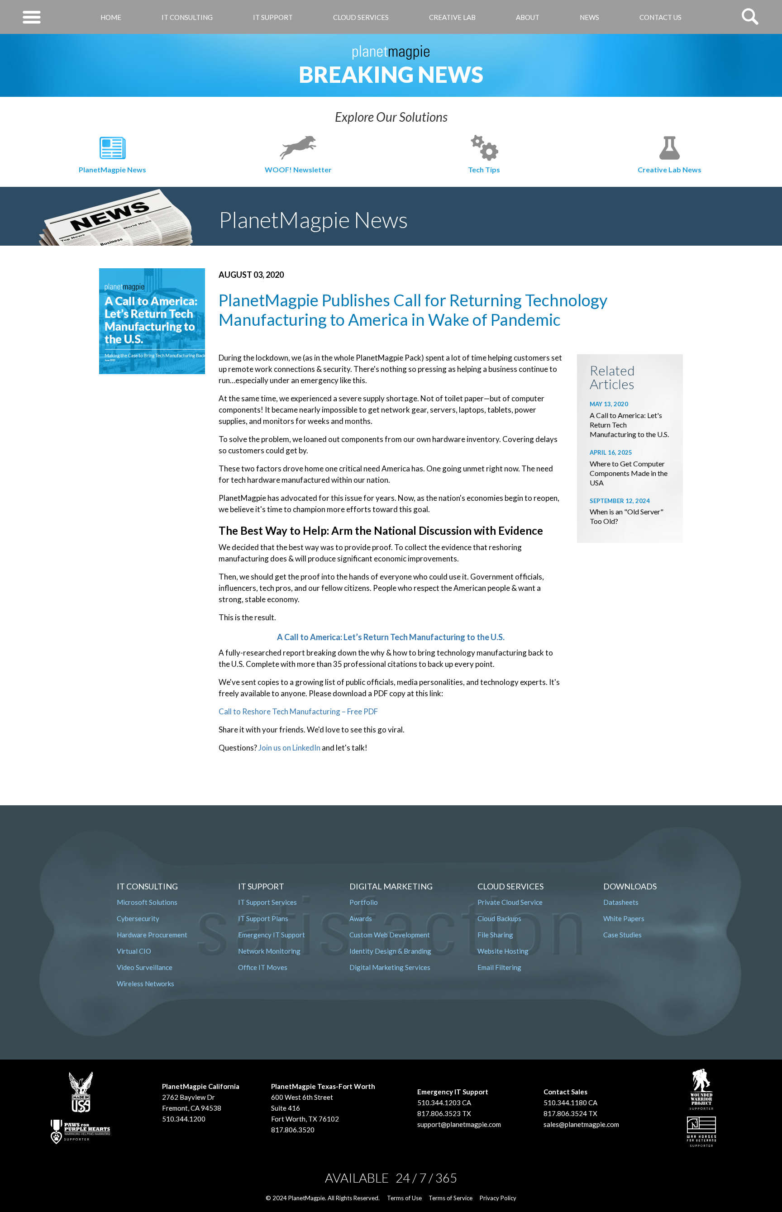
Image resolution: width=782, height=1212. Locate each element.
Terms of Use (404, 1198)
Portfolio (363, 902)
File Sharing (495, 935)
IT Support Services (267, 902)
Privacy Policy (498, 1198)
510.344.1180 (565, 1102)
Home (110, 17)
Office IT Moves (262, 967)
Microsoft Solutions (147, 902)
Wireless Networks (145, 983)
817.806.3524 (565, 1113)
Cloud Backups (499, 918)
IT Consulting (187, 17)
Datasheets (621, 902)
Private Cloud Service (510, 902)
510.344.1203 (439, 1102)
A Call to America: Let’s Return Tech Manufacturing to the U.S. (391, 637)
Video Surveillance (144, 967)
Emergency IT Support (271, 935)
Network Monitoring (269, 951)
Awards (360, 918)
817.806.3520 (293, 1130)
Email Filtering (499, 967)
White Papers (623, 918)
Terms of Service (450, 1198)
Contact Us (660, 17)
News (589, 17)
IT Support (273, 17)
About (527, 17)
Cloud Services (361, 17)
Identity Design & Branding (390, 951)
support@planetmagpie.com (459, 1124)
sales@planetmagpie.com (581, 1124)
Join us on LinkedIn (289, 747)
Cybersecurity (138, 918)
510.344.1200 (183, 1119)
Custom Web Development (389, 935)
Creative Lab (452, 17)
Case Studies (622, 935)
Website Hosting (503, 951)
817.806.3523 (439, 1113)
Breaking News (391, 74)
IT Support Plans (263, 918)
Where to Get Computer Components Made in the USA (629, 473)
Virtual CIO (134, 951)
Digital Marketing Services (389, 967)
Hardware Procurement (152, 935)
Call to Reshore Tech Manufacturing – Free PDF (298, 711)
